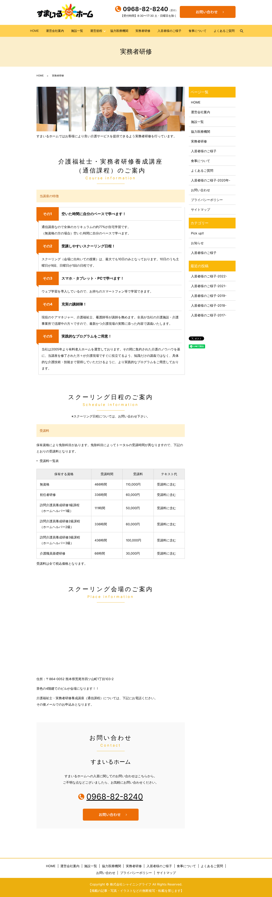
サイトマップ (200, 210)
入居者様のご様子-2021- (208, 286)
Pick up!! (197, 233)
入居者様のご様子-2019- (208, 296)
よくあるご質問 (224, 31)
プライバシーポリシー (207, 200)
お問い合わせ (200, 190)
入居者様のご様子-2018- (208, 305)
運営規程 (96, 31)
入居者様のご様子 (169, 31)
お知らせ (197, 243)
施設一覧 (77, 31)
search (243, 33)
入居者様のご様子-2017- (208, 315)
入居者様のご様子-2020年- (210, 180)
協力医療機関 (119, 31)
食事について (197, 31)
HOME (34, 31)
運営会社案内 (55, 31)
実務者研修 (142, 31)
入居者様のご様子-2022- (209, 276)
